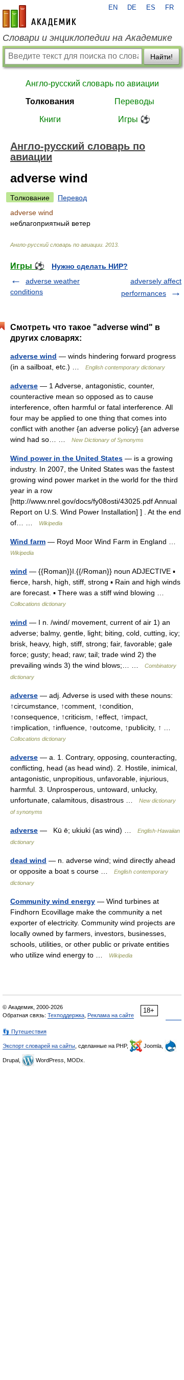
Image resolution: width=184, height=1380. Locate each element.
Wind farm (27, 541)
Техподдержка (66, 1015)
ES (150, 7)
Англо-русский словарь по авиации (92, 83)
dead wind (28, 860)
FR (169, 7)
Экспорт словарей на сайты (39, 1046)
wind (18, 571)
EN (113, 7)
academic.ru (39, 16)
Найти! (161, 57)
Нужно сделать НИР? (90, 266)
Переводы (134, 101)
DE (131, 7)
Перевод (72, 198)
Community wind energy (52, 901)
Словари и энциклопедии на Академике (87, 38)
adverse (24, 386)
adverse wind (33, 356)
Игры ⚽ (134, 119)
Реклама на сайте (110, 1015)
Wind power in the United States (66, 458)
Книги (50, 119)
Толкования (50, 101)
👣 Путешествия (25, 1031)
